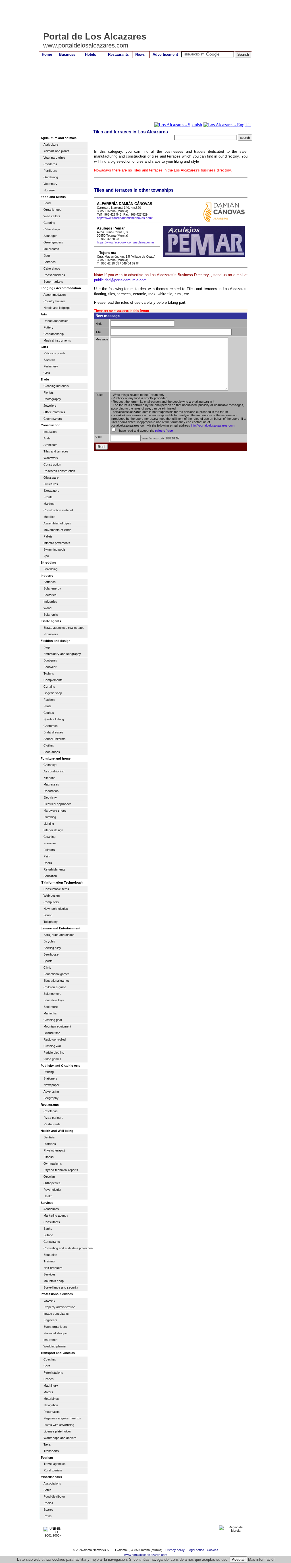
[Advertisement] (142, 15)
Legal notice (196, 1550)
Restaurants (118, 54)
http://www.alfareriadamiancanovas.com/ (125, 218)
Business (67, 54)
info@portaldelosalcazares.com (212, 425)
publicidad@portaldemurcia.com (120, 280)
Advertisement (165, 54)
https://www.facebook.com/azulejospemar (125, 242)
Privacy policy (175, 1550)
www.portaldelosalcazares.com (145, 1554)
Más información (261, 1559)
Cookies (212, 1550)
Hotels (90, 54)
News (140, 54)
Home (47, 54)
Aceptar (238, 1559)
